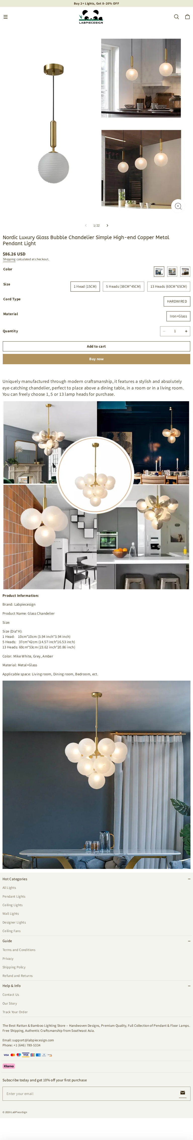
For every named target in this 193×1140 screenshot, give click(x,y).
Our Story (10, 1003)
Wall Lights (11, 913)
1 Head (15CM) (85, 286)
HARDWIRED (177, 301)
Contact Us (11, 994)
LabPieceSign (19, 1112)
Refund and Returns (18, 975)
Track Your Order (15, 1012)
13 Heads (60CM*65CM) (169, 286)
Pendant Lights (14, 896)
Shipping (9, 259)
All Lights (9, 887)
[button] (5, 17)
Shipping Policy (14, 967)
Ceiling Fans (12, 931)
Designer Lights (14, 922)
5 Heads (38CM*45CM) (123, 286)
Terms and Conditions (19, 949)
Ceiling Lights (13, 905)
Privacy (8, 958)
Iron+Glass (178, 316)
